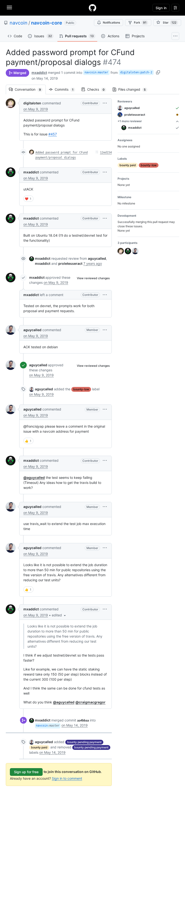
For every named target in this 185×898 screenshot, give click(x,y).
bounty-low (81, 389)
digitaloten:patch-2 (136, 72)
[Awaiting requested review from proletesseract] (177, 114)
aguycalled (32, 330)
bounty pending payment (84, 742)
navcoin (18, 23)
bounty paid (39, 747)
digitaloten (32, 103)
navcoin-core (46, 23)
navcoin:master (96, 72)
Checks (98, 89)
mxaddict (39, 72)
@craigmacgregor (90, 702)
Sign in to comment (67, 778)
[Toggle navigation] (9, 7)
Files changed (134, 89)
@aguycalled (34, 477)
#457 (52, 134)
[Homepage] (92, 8)
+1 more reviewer (130, 121)
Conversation (30, 89)
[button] (105, 103)
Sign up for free (26, 772)
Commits (66, 89)
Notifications (111, 22)
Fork (140, 22)
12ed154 (106, 152)
